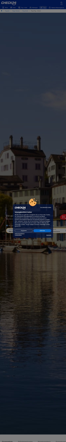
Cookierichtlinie (18, 235)
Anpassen (24, 230)
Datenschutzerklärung (19, 233)
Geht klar (42, 230)
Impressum (48, 235)
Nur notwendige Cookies (45, 207)
